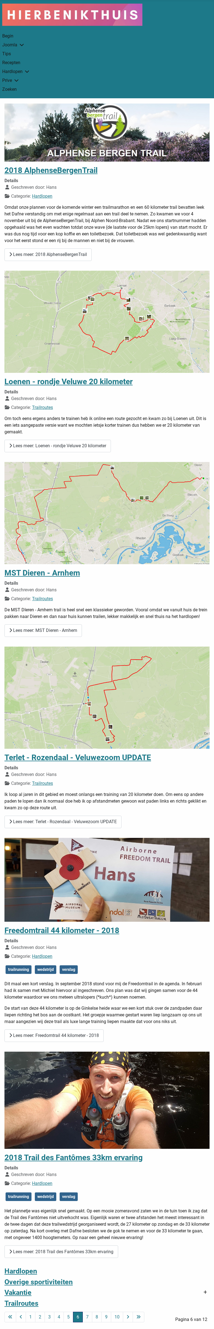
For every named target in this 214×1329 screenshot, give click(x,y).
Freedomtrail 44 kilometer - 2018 (61, 930)
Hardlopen (12, 71)
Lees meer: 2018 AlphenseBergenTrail (49, 254)
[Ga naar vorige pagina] (21, 1317)
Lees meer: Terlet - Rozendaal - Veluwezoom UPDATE (64, 821)
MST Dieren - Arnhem (42, 572)
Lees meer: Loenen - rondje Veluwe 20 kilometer (59, 445)
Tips (6, 53)
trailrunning (18, 969)
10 (117, 1317)
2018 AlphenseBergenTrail (51, 170)
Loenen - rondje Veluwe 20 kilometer (68, 381)
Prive (7, 80)
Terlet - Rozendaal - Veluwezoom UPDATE (77, 757)
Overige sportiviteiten (38, 1282)
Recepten (11, 62)
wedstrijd (45, 969)
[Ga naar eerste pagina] (10, 1317)
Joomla (9, 44)
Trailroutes (42, 407)
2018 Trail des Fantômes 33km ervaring (73, 1157)
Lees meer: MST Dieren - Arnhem (44, 630)
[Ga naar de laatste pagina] (138, 1317)
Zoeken (9, 89)
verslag (68, 969)
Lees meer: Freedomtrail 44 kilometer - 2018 (55, 1035)
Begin (7, 36)
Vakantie (17, 1292)
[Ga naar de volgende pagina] (128, 1317)
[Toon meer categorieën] (205, 1292)
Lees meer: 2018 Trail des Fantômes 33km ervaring (62, 1251)
